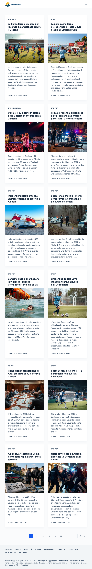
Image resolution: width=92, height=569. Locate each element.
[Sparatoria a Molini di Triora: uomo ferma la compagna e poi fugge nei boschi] (67, 220)
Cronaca (54, 108)
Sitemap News (49, 549)
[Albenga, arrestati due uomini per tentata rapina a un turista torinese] (24, 478)
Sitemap (38, 549)
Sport (53, 19)
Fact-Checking (10, 552)
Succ (81, 536)
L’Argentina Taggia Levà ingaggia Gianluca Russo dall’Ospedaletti (64, 282)
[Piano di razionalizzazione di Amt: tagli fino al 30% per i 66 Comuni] (24, 395)
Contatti (18, 549)
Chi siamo (8, 549)
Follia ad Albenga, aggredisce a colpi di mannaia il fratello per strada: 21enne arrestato (67, 115)
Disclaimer (23, 552)
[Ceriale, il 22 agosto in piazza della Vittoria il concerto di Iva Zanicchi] (24, 137)
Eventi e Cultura (14, 108)
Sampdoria (12, 19)
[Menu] (86, 4)
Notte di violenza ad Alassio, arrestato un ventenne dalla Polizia (66, 456)
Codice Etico (73, 549)
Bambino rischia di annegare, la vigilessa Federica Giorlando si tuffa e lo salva (23, 282)
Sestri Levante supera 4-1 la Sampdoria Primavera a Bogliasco (66, 373)
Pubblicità (28, 549)
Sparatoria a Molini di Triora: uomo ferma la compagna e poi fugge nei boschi (66, 199)
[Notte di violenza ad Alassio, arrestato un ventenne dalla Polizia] (67, 478)
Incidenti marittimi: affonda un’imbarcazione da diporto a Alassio (24, 199)
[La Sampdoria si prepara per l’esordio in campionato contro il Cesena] (24, 48)
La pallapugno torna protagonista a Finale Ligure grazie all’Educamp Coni (66, 27)
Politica (11, 366)
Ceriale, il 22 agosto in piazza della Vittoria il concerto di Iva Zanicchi (24, 115)
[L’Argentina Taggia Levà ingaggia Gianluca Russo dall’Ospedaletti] (67, 303)
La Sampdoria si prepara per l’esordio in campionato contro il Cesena (24, 27)
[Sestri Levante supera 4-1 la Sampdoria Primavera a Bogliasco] (67, 395)
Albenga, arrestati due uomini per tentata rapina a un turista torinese (24, 456)
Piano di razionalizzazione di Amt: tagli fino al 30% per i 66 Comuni (24, 373)
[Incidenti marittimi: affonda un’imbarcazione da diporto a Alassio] (24, 220)
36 (61, 536)
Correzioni (61, 549)
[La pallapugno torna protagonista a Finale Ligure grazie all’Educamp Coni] (67, 48)
